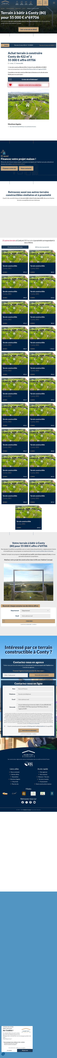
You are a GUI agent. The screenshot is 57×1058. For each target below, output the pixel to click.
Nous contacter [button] (26, 168)
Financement (43, 781)
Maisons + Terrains (43, 777)
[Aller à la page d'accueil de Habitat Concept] (5, 2)
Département (15, 610)
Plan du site (15, 784)
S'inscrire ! (29, 621)
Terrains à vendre (44, 779)
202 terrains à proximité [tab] (42, 247)
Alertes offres (15, 774)
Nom (13, 689)
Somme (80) (18, 8)
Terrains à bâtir (10, 8)
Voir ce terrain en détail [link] (28, 29)
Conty (23, 8)
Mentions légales (15, 779)
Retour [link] (6, 45)
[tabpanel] (28, 389)
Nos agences (43, 772)
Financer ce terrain (9, 168)
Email (17, 616)
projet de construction (18, 164)
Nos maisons (43, 774)
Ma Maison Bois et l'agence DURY (36, 69)
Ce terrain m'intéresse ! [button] (30, 79)
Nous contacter (15, 772)
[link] (17, 3)
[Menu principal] (54, 2)
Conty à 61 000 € (46, 45)
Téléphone (12, 694)
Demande (12, 707)
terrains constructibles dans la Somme (42, 551)
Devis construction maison (43, 784)
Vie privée (15, 781)
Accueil (3, 8)
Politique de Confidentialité (34, 723)
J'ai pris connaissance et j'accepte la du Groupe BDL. (30, 726)
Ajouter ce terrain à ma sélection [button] (30, 85)
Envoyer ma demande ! (29, 730)
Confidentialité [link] (28, 624)
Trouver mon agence (42, 675)
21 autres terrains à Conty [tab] (15, 247)
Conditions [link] (34, 624)
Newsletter (15, 777)
